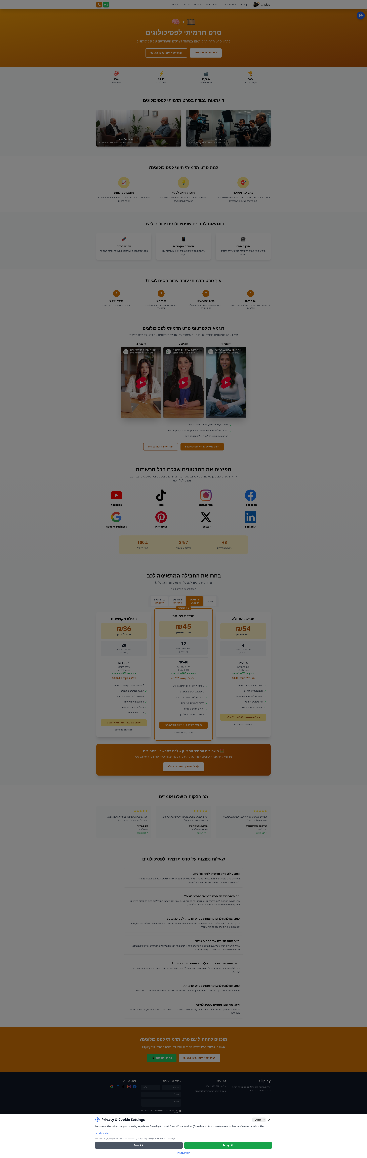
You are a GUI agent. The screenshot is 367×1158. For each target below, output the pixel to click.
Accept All (228, 1145)
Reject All (139, 1145)
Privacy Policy (183, 1152)
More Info (104, 1133)
